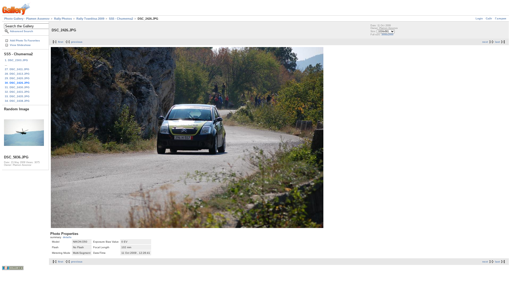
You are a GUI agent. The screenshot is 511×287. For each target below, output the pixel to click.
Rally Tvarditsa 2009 (90, 18)
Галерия (500, 18)
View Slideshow (20, 45)
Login (479, 18)
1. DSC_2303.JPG (16, 60)
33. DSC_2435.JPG (17, 96)
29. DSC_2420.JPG (17, 78)
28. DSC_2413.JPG (17, 73)
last (497, 41)
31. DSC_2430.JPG (17, 87)
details (67, 237)
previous (77, 41)
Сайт (489, 18)
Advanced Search (21, 31)
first (60, 41)
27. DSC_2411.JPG (17, 69)
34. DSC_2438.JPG (17, 100)
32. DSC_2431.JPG (17, 91)
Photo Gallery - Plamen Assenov (27, 18)
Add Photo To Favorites (25, 40)
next (485, 41)
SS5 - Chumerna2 (121, 18)
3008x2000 (387, 34)
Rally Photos (63, 18)
